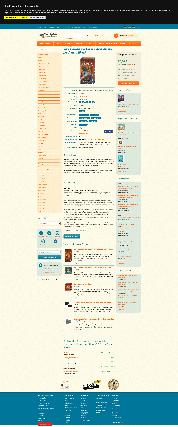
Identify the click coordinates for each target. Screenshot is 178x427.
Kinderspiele (41, 113)
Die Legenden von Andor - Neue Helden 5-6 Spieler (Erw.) (90, 46)
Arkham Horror (84, 402)
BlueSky (67, 419)
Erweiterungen (42, 75)
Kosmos (81, 131)
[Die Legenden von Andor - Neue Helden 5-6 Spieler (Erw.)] (87, 85)
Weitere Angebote (122, 111)
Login (95, 27)
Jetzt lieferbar (49, 270)
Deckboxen (41, 69)
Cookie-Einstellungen (117, 422)
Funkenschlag (84, 412)
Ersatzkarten (41, 72)
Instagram (49, 236)
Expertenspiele (42, 81)
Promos (98, 412)
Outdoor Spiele (42, 143)
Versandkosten (76, 27)
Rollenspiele (41, 164)
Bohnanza (83, 403)
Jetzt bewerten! (99, 139)
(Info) (125, 55)
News (44, 27)
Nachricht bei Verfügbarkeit (128, 69)
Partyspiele (41, 146)
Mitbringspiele (42, 137)
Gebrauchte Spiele (101, 407)
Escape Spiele (42, 78)
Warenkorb (115, 412)
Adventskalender (43, 54)
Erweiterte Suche (70, 38)
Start (39, 27)
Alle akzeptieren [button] (11, 17)
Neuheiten (48, 43)
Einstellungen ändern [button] (37, 17)
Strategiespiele (42, 184)
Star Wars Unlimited (85, 420)
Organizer (41, 140)
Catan (82, 407)
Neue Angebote (49, 272)
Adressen (114, 415)
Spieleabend (73, 407)
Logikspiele (41, 119)
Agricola (82, 400)
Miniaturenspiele (43, 134)
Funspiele (41, 90)
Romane (40, 167)
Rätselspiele (41, 158)
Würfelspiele (41, 205)
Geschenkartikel (42, 93)
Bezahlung (40, 417)
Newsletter (67, 414)
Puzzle (40, 149)
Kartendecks (41, 102)
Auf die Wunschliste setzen (128, 72)
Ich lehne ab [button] (23, 17)
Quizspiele (41, 152)
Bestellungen (115, 414)
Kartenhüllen (41, 105)
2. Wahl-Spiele (100, 409)
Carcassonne (83, 405)
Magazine (41, 122)
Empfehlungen (68, 43)
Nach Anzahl (89, 43)
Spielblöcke (41, 176)
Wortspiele (41, 193)
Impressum (41, 412)
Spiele (40, 43)
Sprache (128, 27)
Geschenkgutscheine (101, 402)
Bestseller (60, 27)
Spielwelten (79, 43)
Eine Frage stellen (126, 78)
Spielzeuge (41, 181)
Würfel (40, 196)
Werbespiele (41, 190)
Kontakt (89, 27)
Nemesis (82, 415)
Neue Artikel (48, 269)
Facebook (41, 236)
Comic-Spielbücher (43, 63)
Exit (81, 408)
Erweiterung (83, 125)
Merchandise (42, 128)
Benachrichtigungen (117, 417)
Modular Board (96, 118)
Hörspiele (41, 96)
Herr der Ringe (84, 413)
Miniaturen (41, 131)
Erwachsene (83, 121)
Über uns (67, 27)
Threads (57, 236)
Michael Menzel (83, 96)
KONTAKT (40, 420)
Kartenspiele (41, 108)
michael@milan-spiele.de (47, 408)
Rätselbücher (42, 155)
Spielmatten (41, 178)
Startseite (66, 46)
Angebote (57, 43)
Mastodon (43, 245)
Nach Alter (100, 43)
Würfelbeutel (41, 202)
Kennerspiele (75, 46)
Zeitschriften (99, 405)
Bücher (40, 60)
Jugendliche (93, 121)
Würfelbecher (42, 199)
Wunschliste (115, 419)
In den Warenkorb (130, 83)
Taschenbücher (42, 187)
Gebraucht (122, 43)
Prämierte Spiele (100, 410)
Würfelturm (41, 208)
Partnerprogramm (69, 403)
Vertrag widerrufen (45, 424)
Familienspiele (42, 84)
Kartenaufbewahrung (44, 99)
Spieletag (67, 407)
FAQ (84, 27)
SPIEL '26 (132, 43)
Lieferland (137, 27)
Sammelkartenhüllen (44, 170)
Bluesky (55, 245)
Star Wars (82, 418)
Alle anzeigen (121, 309)
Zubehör (40, 211)
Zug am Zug (83, 422)
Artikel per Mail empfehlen (128, 75)
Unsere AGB (41, 415)
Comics (40, 66)
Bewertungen (51, 27)
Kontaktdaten (84, 133)
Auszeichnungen (111, 43)
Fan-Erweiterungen (43, 87)
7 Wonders (83, 398)
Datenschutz (41, 413)
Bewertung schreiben (71, 236)
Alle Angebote (121, 263)
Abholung (67, 405)
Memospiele (41, 125)
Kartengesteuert (84, 118)
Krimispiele (41, 116)
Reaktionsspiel (42, 161)
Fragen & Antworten (70, 398)
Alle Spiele (99, 398)
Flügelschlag (83, 410)
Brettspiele (41, 57)
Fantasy (82, 111)
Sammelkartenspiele (44, 173)
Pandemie (83, 417)
